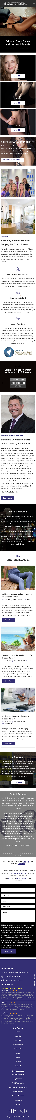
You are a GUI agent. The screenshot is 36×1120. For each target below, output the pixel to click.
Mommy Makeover (18, 1096)
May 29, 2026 (7, 661)
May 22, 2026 (7, 721)
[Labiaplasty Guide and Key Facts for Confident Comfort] (18, 578)
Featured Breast (18, 1044)
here (10, 878)
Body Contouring (18, 1079)
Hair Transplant (18, 1091)
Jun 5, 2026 (7, 599)
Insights (18, 1057)
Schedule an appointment (34, 980)
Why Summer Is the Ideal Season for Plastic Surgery (17, 656)
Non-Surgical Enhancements (18, 1087)
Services (18, 1040)
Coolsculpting (18, 1100)
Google (26, 862)
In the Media (18, 1049)
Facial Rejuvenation (18, 1083)
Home (18, 1032)
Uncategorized (8, 723)
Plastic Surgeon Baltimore (18, 873)
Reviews (18, 1061)
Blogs (28, 599)
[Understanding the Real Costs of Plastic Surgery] (18, 700)
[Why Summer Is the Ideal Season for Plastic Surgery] (18, 639)
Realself (21, 864)
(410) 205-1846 (21, 878)
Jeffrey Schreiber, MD (18, 599)
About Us (18, 1036)
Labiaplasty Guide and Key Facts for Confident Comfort (17, 595)
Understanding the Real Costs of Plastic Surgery (15, 717)
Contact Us (18, 1066)
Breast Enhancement (18, 1074)
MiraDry (18, 1104)
